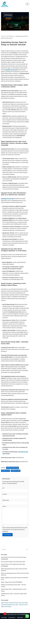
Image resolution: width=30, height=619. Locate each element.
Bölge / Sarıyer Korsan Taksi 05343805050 (11, 582)
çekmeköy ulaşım (15, 470)
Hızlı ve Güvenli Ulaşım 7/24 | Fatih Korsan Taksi (13, 561)
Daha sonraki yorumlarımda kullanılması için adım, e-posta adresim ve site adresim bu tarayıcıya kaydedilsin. (14, 529)
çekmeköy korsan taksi (12, 467)
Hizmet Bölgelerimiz (10, 36)
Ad (3, 488)
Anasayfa (3, 36)
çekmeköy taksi (5, 470)
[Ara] (27, 549)
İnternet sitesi (5, 500)
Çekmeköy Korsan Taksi (11, 69)
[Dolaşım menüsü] (27, 4)
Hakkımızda (20, 617)
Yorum (4, 506)
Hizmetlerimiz (11, 617)
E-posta (4, 494)
